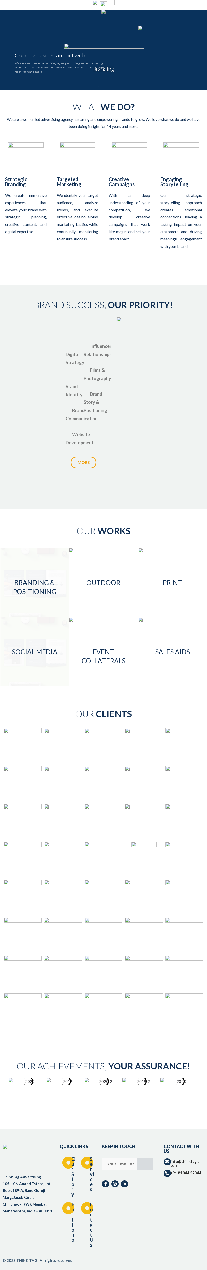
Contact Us (91, 1224)
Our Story (73, 1176)
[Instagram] (115, 1184)
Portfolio (73, 1222)
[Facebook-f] (105, 1184)
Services (92, 1174)
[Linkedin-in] (124, 1184)
